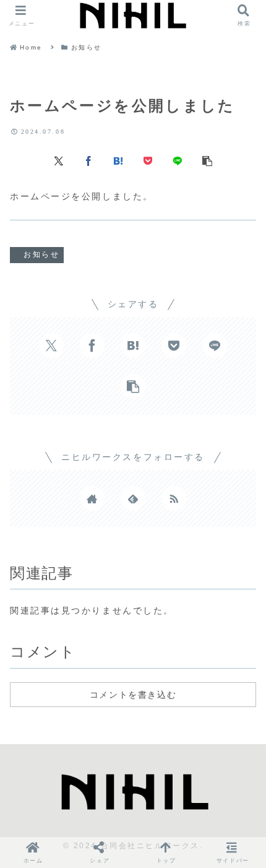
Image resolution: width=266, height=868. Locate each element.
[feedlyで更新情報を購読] (133, 498)
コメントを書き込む (133, 694)
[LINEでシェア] (177, 160)
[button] (207, 160)
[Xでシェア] (59, 160)
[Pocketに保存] (148, 160)
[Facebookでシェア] (88, 160)
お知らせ (41, 254)
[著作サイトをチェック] (92, 498)
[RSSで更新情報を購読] (173, 498)
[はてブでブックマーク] (118, 160)
